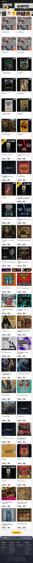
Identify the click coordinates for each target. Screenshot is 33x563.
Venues (3, 546)
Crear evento (11, 547)
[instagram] (17, 537)
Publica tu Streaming (12, 550)
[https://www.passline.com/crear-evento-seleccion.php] (16, 270)
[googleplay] (24, 538)
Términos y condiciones (20, 544)
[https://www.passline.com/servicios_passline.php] (6, 270)
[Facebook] (15, 537)
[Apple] (29, 538)
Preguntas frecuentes (5, 547)
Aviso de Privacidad (20, 546)
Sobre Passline (4, 544)
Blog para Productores (12, 548)
